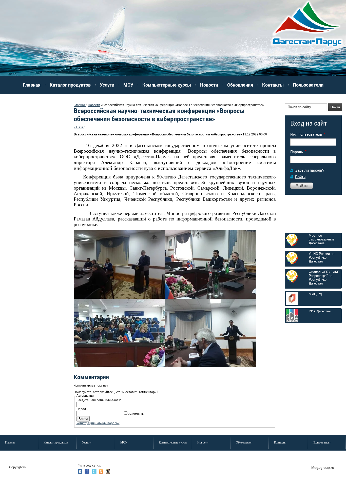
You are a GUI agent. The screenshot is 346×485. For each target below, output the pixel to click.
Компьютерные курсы (166, 85)
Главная (32, 85)
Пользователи (308, 85)
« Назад (79, 127)
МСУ (128, 85)
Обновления (240, 85)
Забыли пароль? (309, 170)
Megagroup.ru (322, 468)
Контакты (273, 85)
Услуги (107, 85)
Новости (209, 85)
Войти (300, 177)
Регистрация (85, 423)
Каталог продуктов (70, 85)
